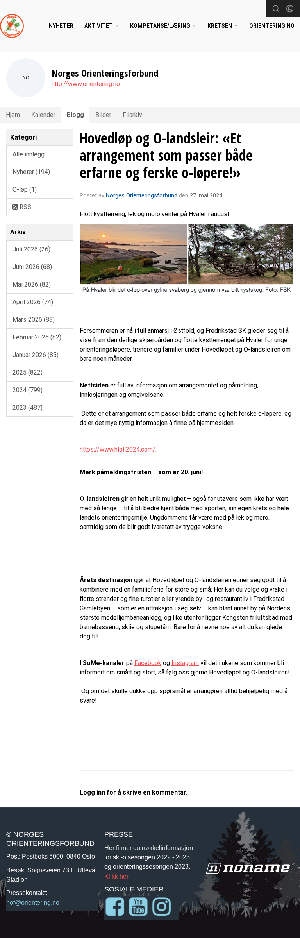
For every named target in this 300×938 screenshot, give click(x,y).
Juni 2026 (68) (32, 267)
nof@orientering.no (32, 902)
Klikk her (116, 876)
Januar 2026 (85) (35, 355)
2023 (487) (27, 407)
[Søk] (276, 9)
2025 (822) (27, 372)
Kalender (43, 114)
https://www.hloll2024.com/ (117, 449)
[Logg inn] (290, 9)
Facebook (147, 663)
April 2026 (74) (32, 302)
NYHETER (61, 26)
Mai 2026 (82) (31, 284)
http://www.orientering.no (86, 84)
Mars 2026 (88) (33, 319)
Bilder (103, 114)
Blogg (75, 114)
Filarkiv (132, 114)
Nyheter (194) (31, 172)
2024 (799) (27, 390)
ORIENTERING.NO (272, 26)
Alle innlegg (28, 154)
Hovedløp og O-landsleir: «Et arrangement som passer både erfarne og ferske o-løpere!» (166, 155)
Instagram (185, 663)
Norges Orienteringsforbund (141, 195)
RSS (24, 207)
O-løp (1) (24, 189)
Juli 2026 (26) (31, 249)
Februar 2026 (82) (36, 337)
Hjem (13, 114)
